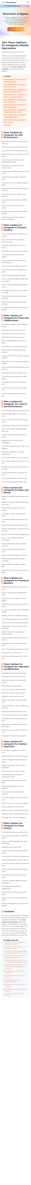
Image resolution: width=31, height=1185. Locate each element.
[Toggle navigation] (29, 2)
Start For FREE (14, 29)
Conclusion (7, 125)
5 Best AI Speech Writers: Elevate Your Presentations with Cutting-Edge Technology (16, 966)
